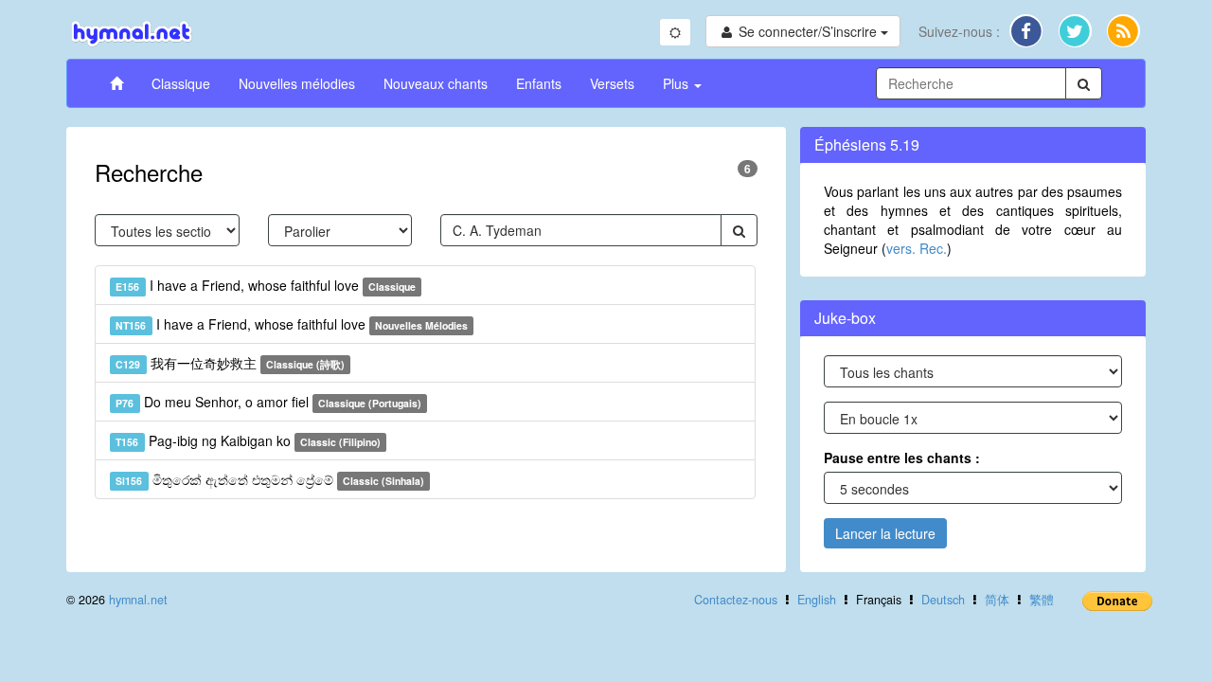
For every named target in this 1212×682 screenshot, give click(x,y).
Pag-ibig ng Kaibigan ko (248, 440)
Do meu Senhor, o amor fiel (268, 401)
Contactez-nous (735, 599)
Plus (677, 83)
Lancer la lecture (885, 533)
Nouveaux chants (435, 83)
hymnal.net (138, 599)
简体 (997, 599)
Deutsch (943, 599)
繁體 (1041, 599)
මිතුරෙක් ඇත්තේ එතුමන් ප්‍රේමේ (270, 479)
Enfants (538, 83)
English (816, 599)
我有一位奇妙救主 (230, 362)
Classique (181, 83)
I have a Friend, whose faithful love (266, 285)
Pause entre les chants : (902, 457)
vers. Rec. (916, 248)
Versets (612, 83)
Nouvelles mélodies (297, 83)
